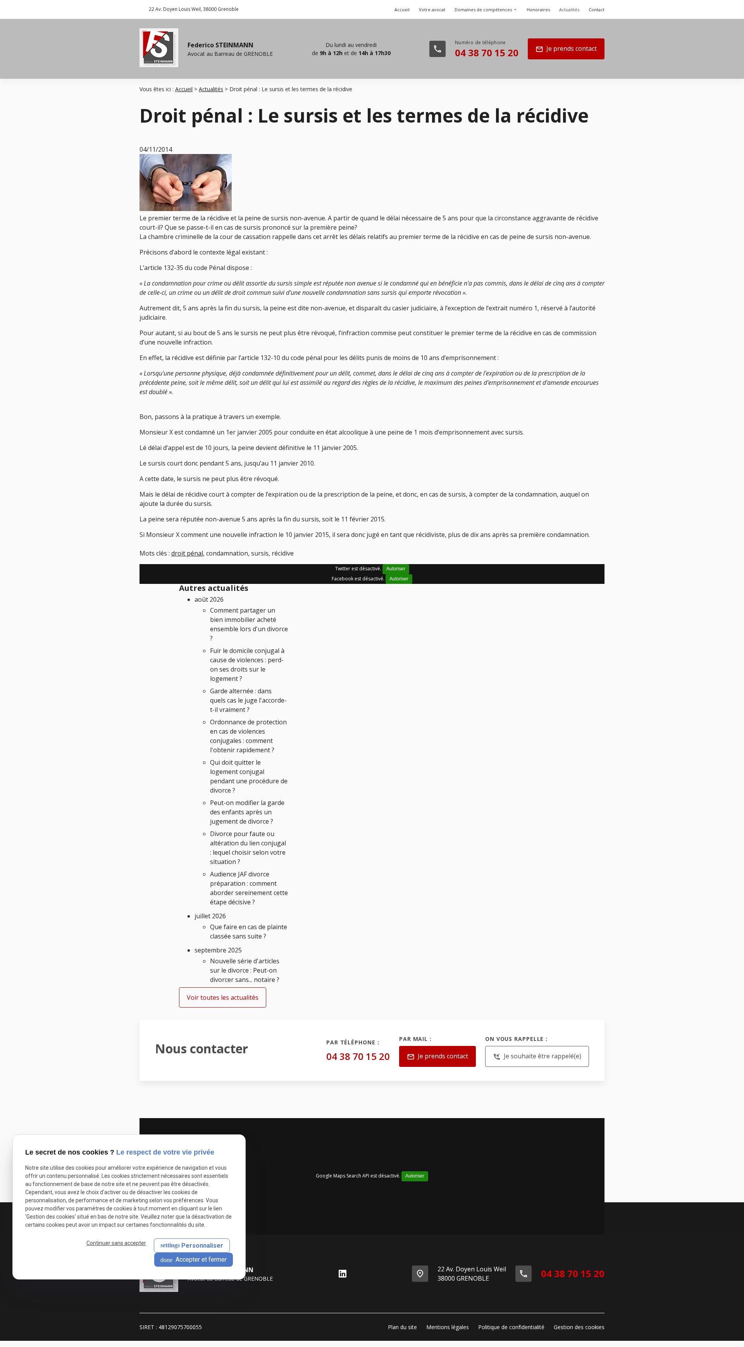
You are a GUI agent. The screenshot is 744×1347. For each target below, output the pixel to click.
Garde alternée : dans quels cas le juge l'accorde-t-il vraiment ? (248, 700)
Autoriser (395, 568)
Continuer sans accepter (116, 1243)
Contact (596, 9)
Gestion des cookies (579, 1327)
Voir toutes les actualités (222, 997)
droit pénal (187, 553)
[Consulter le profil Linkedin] (342, 1274)
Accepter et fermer (200, 1259)
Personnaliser (202, 1245)
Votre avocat (432, 9)
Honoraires (538, 9)
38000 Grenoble (194, 9)
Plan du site (402, 1327)
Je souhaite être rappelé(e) (537, 1056)
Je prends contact (566, 48)
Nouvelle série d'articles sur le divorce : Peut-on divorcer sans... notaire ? (244, 970)
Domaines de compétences (483, 9)
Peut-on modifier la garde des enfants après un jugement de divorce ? (247, 812)
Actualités (569, 9)
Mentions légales (447, 1327)
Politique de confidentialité (511, 1327)
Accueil (402, 9)
